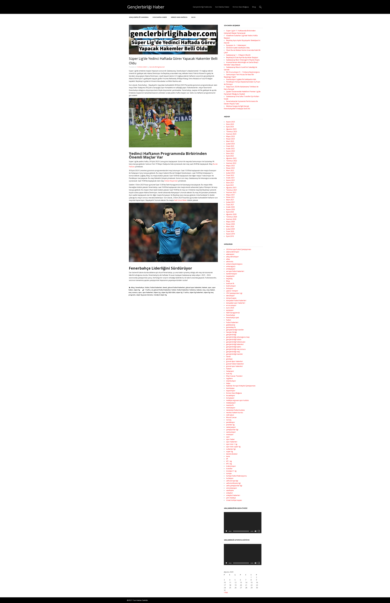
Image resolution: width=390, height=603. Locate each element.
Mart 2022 (230, 170)
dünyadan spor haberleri (235, 303)
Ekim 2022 (230, 153)
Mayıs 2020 (230, 222)
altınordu (229, 261)
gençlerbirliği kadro (233, 347)
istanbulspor (231, 381)
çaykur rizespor (232, 291)
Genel (165, 287)
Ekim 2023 (230, 124)
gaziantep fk (231, 327)
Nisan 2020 (230, 224)
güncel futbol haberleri (176, 287)
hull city (229, 373)
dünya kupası (231, 298)
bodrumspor (231, 286)
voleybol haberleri (233, 495)
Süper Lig (157, 292)
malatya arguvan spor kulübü (237, 400)
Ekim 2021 (230, 183)
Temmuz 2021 (231, 190)
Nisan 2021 (230, 197)
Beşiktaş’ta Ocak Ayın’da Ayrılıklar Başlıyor (242, 57)
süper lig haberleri (196, 292)
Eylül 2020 (230, 212)
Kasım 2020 (230, 209)
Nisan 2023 (230, 139)
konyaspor (230, 398)
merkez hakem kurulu (234, 412)
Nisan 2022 (230, 168)
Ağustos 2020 (231, 214)
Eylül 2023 (230, 127)
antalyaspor (230, 269)
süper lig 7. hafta (182, 292)
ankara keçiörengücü (234, 264)
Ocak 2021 (230, 204)
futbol (147, 287)
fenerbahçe (139, 287)
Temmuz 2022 (231, 161)
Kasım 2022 (230, 151)
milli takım (230, 415)
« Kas (226, 592)
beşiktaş (229, 278)
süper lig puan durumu (144, 295)
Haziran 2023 (231, 134)
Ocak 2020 (230, 231)
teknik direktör (232, 454)
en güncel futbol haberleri (161, 290)
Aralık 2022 (230, 148)
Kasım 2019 (230, 234)
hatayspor (230, 371)
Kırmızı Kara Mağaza (241, 7)
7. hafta (148, 290)
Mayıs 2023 (230, 136)
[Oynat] (226, 531)
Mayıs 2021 (230, 195)
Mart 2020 (230, 226)
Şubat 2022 (230, 173)
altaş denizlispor (232, 257)
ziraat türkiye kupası (234, 500)
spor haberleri (147, 292)
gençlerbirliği (231, 334)
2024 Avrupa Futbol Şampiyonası (238, 249)
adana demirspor (232, 252)
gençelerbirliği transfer (235, 330)
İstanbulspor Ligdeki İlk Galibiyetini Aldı (241, 79)
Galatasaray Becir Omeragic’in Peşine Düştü (242, 60)
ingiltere (229, 378)
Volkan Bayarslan (171, 181)
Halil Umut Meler (180, 200)
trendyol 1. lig (231, 471)
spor (209, 287)
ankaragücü (230, 266)
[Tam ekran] (259, 531)
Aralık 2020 (230, 207)
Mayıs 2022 (230, 166)
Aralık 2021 (230, 178)
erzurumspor (231, 305)
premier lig (230, 425)
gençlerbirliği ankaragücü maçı (238, 337)
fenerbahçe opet (232, 317)
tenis (228, 456)
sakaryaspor (231, 427)
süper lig (137, 290)
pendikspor (230, 422)
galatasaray (230, 325)
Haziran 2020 (231, 219)
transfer (229, 468)
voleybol (229, 493)
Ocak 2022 (230, 175)
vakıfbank (230, 490)
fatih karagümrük (233, 313)
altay (228, 259)
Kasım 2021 (230, 180)
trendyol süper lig (160, 295)
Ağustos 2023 (231, 129)
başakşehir (230, 276)
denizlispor (230, 295)
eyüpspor (229, 310)
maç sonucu (133, 292)
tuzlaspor (229, 478)
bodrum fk (230, 283)
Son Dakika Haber (222, 7)
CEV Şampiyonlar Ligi (234, 293)
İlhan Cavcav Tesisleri (234, 376)
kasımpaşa (230, 388)
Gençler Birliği (231, 332)
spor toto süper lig (233, 447)
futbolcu (192, 290)
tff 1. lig (229, 461)
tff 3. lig (229, 464)
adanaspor (230, 254)
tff (227, 459)
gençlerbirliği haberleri (235, 344)
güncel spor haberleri (193, 287)
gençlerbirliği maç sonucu (236, 349)
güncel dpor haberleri (234, 361)
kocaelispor (230, 395)
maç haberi (210, 290)
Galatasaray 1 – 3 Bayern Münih (238, 55)
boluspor (229, 288)
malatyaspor (231, 403)
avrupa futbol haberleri (235, 271)
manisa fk (230, 405)
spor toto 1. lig (231, 444)
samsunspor (231, 432)
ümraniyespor (231, 488)
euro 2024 (230, 308)
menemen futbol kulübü (235, 410)
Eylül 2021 (230, 185)
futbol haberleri (156, 287)
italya (228, 383)
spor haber (230, 439)
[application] (242, 522)
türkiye (229, 473)
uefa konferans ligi (233, 483)
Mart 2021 (230, 200)
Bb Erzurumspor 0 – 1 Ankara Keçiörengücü (243, 72)
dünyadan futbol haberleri (236, 300)
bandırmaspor (231, 274)
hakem (204, 287)
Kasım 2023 (230, 122)
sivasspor (229, 434)
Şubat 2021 (230, 202)
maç (204, 290)
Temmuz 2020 (231, 217)
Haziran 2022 (231, 163)
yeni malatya (231, 498)
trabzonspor (231, 466)
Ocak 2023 (230, 146)
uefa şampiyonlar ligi (234, 485)
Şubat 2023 (230, 144)
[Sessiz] (256, 531)
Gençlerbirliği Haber (145, 7)
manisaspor (230, 408)
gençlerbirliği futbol (233, 339)
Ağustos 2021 (231, 187)
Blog (254, 7)
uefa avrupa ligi (232, 481)
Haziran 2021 (231, 192)
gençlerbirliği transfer (234, 354)
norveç (228, 420)
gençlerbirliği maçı (233, 352)
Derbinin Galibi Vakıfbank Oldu (238, 48)
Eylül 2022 (230, 156)
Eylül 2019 (230, 236)
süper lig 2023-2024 (168, 292)
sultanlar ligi (231, 449)
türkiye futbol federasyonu (236, 476)
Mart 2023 (230, 141)
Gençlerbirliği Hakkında (202, 7)
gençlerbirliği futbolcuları (235, 342)
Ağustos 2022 (231, 158)
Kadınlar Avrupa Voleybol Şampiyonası (240, 386)
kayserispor (230, 390)
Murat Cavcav (231, 417)
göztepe (229, 359)
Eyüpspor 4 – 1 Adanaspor (236, 45)
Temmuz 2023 (231, 131)
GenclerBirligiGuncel (157, 67)
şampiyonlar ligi (232, 429)
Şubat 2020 (230, 229)
